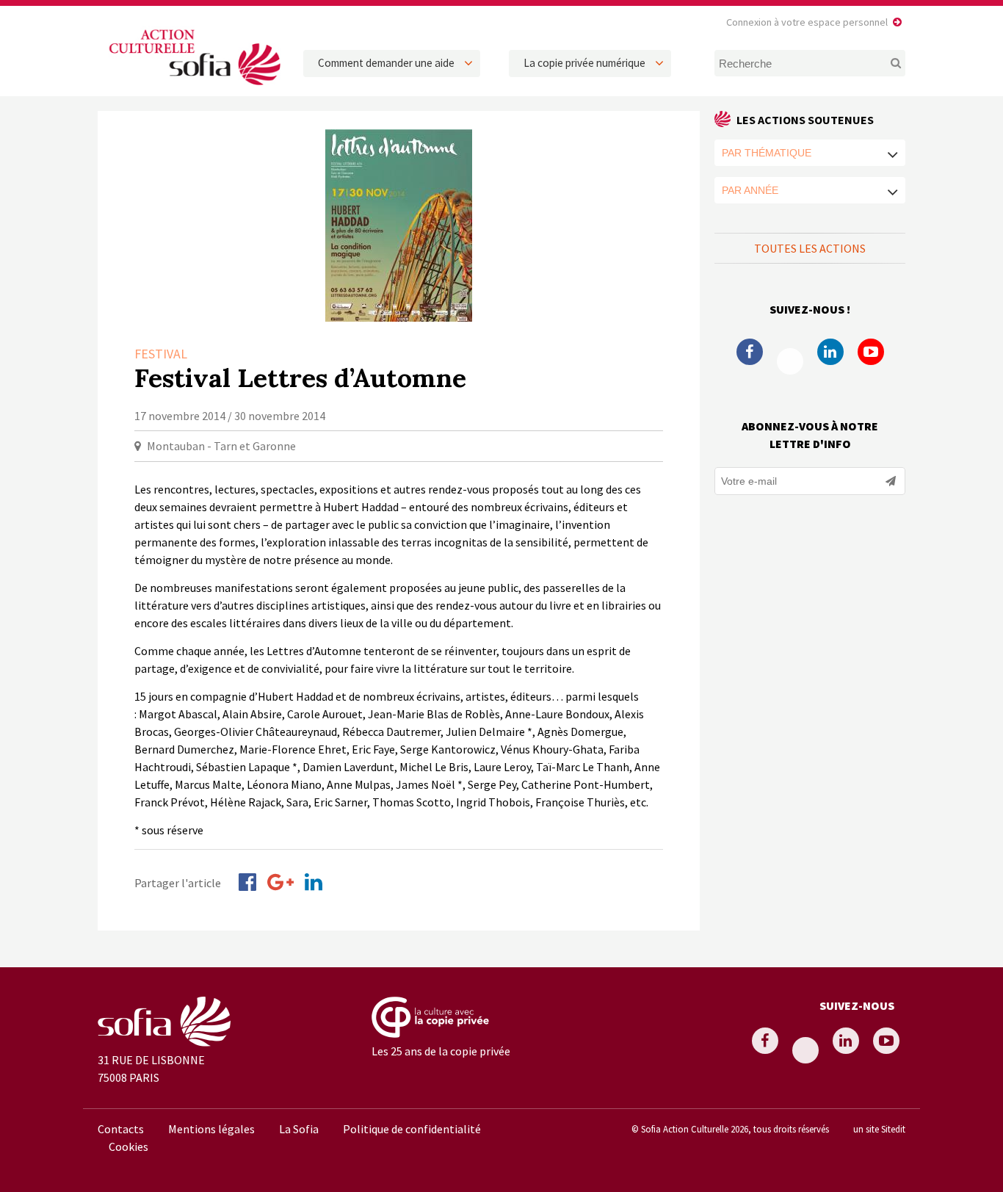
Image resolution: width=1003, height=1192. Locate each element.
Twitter (790, 361)
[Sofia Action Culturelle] (193, 87)
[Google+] (280, 882)
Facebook (749, 352)
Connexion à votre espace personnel (807, 22)
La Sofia (299, 1128)
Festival (160, 353)
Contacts (121, 1128)
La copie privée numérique (584, 63)
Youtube (871, 352)
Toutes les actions (810, 248)
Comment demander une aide (386, 63)
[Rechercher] (887, 63)
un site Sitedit (879, 1129)
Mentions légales (211, 1128)
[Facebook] (247, 882)
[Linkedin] (313, 882)
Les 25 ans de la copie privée (441, 1051)
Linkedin (830, 352)
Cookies (128, 1146)
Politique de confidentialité (412, 1128)
